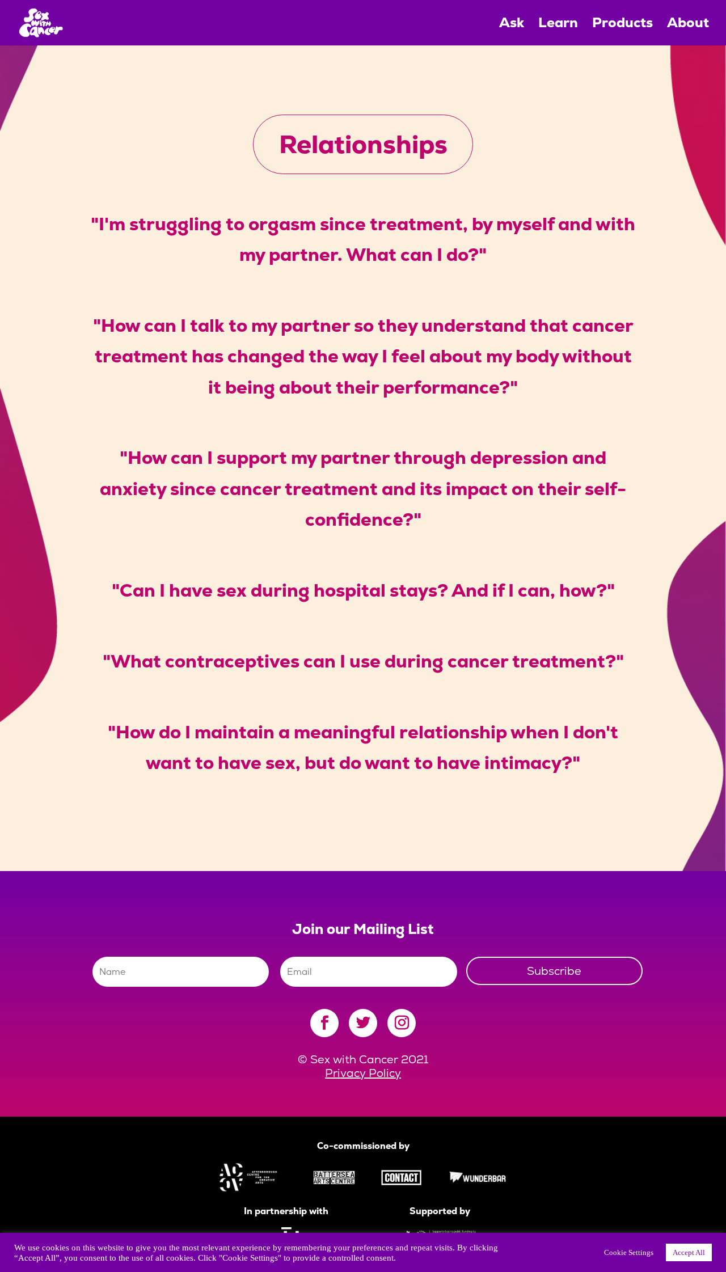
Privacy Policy (363, 1073)
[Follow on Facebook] (324, 1023)
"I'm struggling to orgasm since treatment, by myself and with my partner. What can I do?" (363, 239)
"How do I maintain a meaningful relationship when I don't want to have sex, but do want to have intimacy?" (363, 747)
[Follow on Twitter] (363, 1023)
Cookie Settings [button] (628, 1252)
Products (622, 25)
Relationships (363, 144)
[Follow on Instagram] (401, 1023)
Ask (511, 25)
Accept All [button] (689, 1252)
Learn (558, 25)
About (688, 25)
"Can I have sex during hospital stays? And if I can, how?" (363, 590)
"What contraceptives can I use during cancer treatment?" (363, 661)
